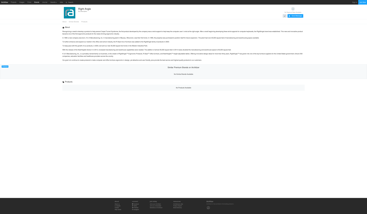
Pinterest (135, 207)
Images (21, 2)
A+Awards (117, 206)
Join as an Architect (155, 204)
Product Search (177, 206)
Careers (117, 207)
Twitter (135, 206)
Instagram (136, 209)
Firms (29, 2)
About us (117, 204)
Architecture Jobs (178, 204)
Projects (13, 2)
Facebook (136, 204)
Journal (44, 2)
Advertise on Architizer (156, 207)
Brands (36, 2)
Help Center (118, 209)
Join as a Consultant (155, 206)
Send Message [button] (295, 16)
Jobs (61, 2)
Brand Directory (177, 207)
